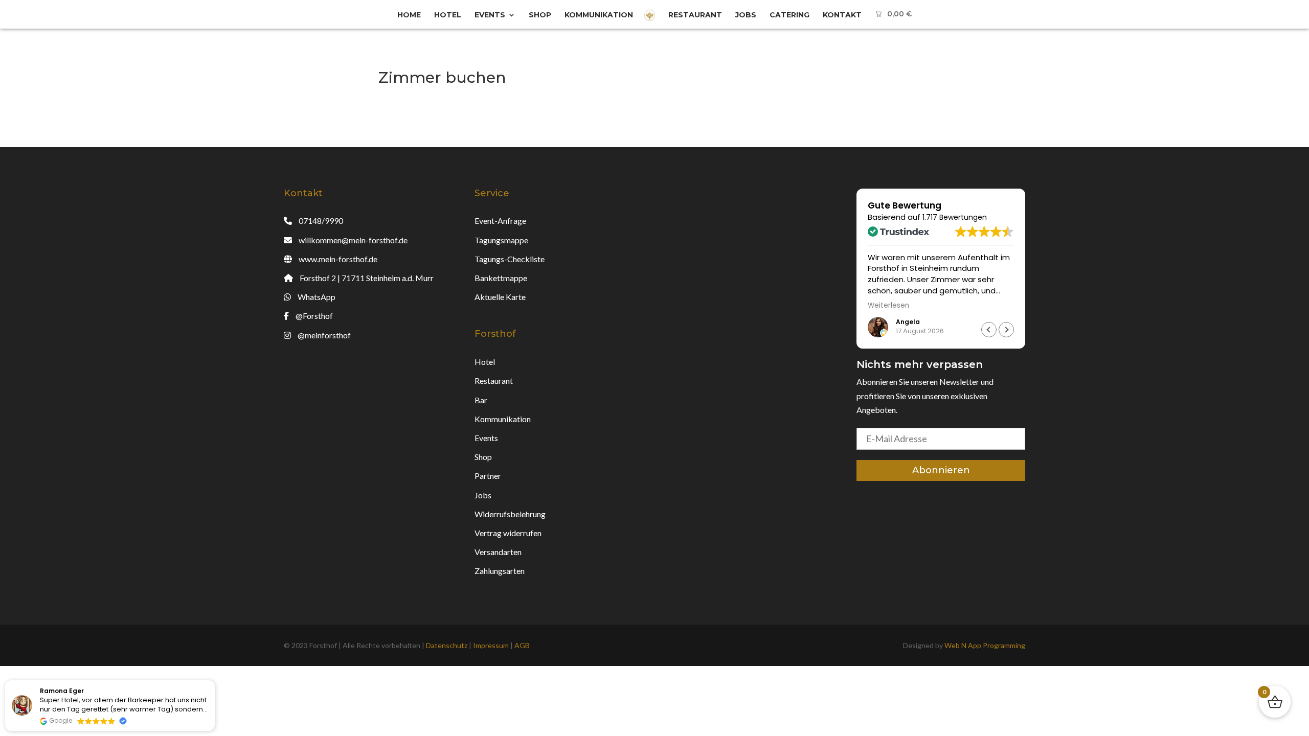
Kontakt (842, 15)
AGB (522, 645)
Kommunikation (599, 15)
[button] (1006, 329)
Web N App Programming (984, 645)
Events (490, 15)
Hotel (447, 15)
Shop (540, 15)
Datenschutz (446, 645)
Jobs (745, 15)
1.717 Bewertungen (954, 217)
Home (409, 15)
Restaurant (695, 15)
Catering (789, 15)
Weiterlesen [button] (888, 305)
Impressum (491, 645)
